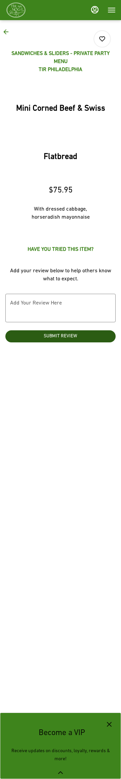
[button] (8, 31)
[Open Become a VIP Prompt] (60, 773)
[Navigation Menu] (111, 10)
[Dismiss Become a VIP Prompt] (109, 724)
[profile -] (95, 10)
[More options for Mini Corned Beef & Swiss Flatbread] (102, 39)
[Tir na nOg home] (35, 10)
